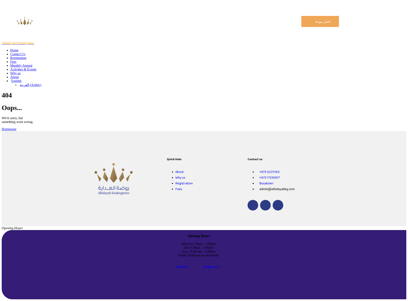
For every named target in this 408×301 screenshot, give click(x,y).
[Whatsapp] (265, 205)
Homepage (9, 129)
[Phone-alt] (253, 205)
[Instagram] (278, 205)
